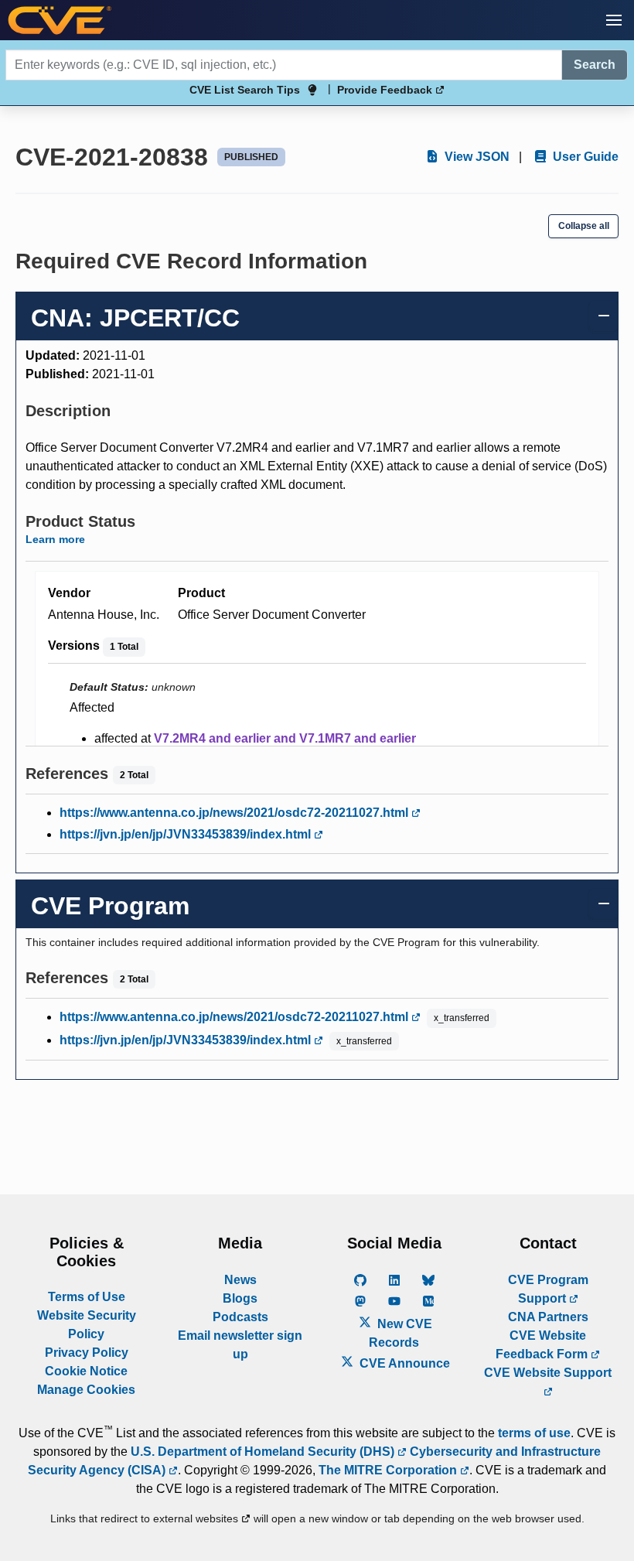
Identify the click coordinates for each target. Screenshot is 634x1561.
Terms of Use (86, 1296)
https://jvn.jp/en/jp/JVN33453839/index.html (187, 834)
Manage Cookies (86, 1389)
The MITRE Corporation (389, 1470)
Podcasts (240, 1317)
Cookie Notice (86, 1371)
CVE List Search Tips (244, 90)
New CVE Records (400, 1333)
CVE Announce (403, 1363)
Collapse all (583, 225)
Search (594, 64)
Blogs (240, 1298)
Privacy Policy (86, 1352)
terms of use (534, 1433)
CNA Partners (548, 1317)
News (240, 1279)
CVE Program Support (548, 1289)
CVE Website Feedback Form (543, 1345)
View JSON (475, 156)
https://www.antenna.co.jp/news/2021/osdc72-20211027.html (235, 812)
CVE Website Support (548, 1372)
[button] (613, 20)
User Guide (584, 156)
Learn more (55, 539)
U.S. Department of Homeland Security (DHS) (264, 1451)
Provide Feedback (386, 90)
